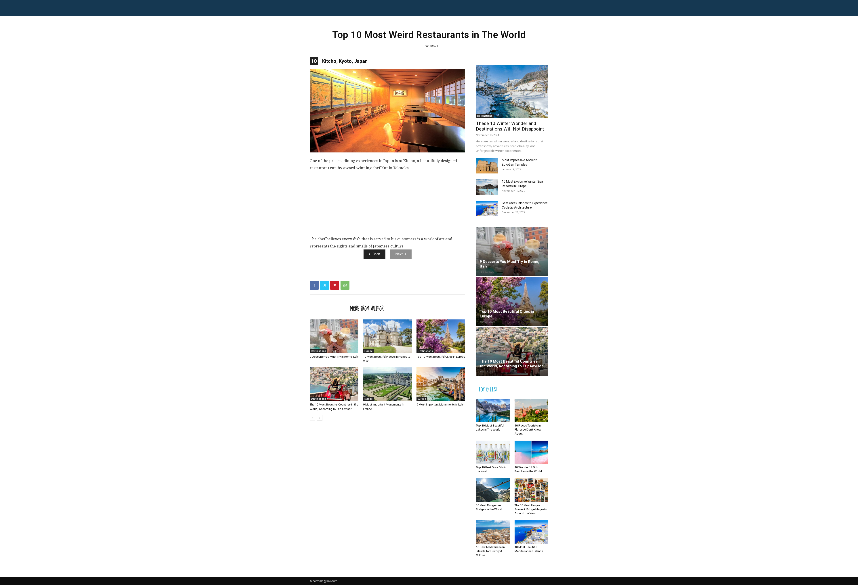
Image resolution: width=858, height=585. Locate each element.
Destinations (318, 351)
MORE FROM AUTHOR (367, 308)
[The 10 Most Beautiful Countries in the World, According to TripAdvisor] (334, 384)
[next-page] (319, 418)
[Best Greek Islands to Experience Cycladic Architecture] (487, 208)
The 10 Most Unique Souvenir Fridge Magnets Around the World (531, 509)
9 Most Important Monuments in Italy (439, 404)
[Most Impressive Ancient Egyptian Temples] (487, 165)
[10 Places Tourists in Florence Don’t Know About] (532, 410)
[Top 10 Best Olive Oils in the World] (493, 452)
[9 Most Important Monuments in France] (387, 384)
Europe (368, 351)
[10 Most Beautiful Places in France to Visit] (387, 336)
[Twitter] (324, 285)
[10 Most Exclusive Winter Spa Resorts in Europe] (487, 187)
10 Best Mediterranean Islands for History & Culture (490, 551)
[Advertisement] (387, 205)
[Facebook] (314, 285)
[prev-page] (312, 418)
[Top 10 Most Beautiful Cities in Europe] (440, 336)
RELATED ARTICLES (328, 308)
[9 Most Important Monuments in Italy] (440, 384)
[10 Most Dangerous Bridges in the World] (493, 490)
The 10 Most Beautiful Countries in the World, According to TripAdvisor (511, 363)
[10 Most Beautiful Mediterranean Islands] (532, 532)
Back (376, 254)
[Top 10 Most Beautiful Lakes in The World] (493, 410)
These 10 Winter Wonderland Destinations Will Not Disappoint (510, 126)
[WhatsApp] (345, 285)
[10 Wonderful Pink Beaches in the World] (532, 452)
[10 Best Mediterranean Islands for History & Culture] (493, 532)
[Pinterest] (334, 285)
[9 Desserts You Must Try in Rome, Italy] (334, 336)
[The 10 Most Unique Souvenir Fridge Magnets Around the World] (532, 490)
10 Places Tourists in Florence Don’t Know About (528, 429)
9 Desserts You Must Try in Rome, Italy (334, 356)
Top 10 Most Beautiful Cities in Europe (440, 356)
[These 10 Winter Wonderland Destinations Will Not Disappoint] (512, 91)
